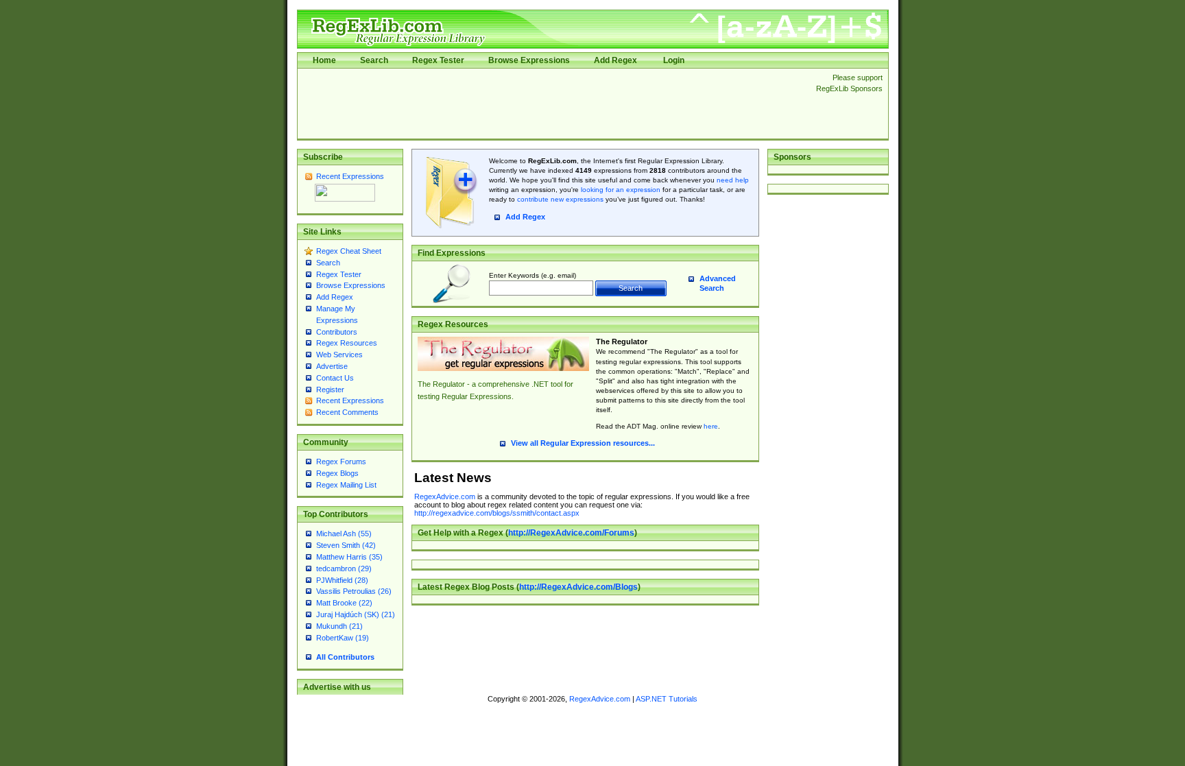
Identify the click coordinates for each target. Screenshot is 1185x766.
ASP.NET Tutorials (666, 699)
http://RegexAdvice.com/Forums (571, 533)
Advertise (332, 366)
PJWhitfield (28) (342, 580)
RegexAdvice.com (444, 496)
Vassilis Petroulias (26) (354, 591)
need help (733, 180)
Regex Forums (341, 461)
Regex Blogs (337, 473)
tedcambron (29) (344, 568)
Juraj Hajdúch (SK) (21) (355, 614)
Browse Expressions (529, 60)
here (711, 426)
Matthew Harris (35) (349, 557)
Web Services (339, 354)
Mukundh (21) (339, 626)
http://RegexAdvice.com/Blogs (578, 587)
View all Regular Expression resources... (583, 443)
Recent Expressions (350, 176)
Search (374, 60)
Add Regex (615, 60)
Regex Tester (438, 60)
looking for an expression (619, 189)
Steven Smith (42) (346, 545)
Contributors (336, 332)
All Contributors (345, 657)
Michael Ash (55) (344, 533)
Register (330, 389)
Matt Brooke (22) (344, 603)
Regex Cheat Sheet (348, 251)
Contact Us (335, 378)
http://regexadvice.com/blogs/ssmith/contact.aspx (496, 513)
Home (324, 60)
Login (673, 60)
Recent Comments (347, 412)
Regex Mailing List (346, 485)
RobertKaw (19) (342, 638)
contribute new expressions (560, 199)
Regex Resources (346, 343)
